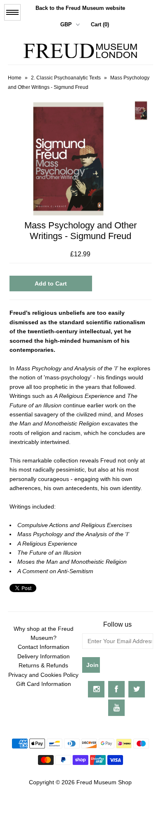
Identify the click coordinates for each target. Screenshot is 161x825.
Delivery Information (43, 656)
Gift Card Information (43, 684)
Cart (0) (100, 24)
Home (14, 78)
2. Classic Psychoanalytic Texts (66, 78)
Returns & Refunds (43, 665)
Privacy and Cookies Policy (43, 675)
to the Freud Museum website (80, 8)
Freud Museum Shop (104, 782)
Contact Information (43, 647)
